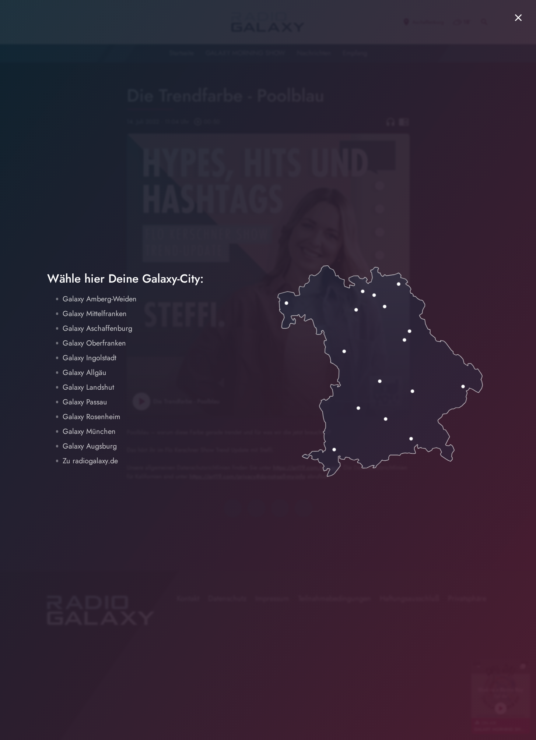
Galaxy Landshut (88, 387)
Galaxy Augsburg (90, 446)
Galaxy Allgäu (84, 372)
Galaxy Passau (85, 402)
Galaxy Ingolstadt (89, 358)
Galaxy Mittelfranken (95, 313)
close (518, 18)
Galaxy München (89, 431)
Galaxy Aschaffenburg (97, 328)
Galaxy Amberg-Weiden (100, 299)
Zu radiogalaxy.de (90, 461)
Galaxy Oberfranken (94, 343)
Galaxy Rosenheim (91, 416)
